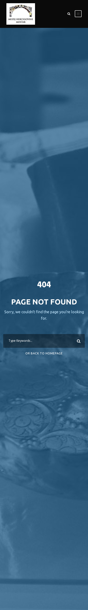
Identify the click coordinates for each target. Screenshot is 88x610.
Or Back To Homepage (44, 353)
